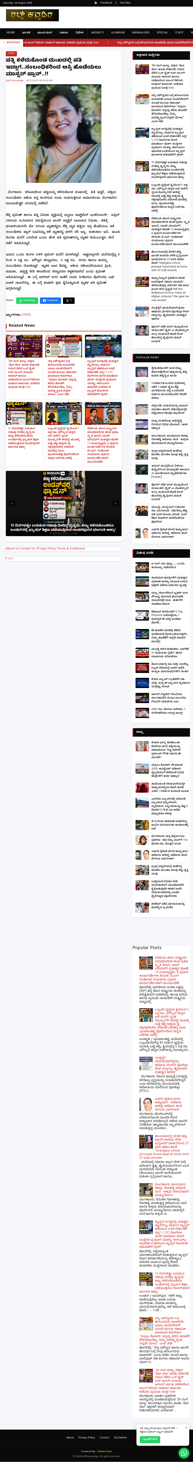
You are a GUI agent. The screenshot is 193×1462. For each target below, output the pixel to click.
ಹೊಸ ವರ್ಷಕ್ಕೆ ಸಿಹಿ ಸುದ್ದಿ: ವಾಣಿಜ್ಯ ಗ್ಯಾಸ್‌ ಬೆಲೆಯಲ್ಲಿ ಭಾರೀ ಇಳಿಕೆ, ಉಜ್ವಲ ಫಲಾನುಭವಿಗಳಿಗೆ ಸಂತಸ (169, 668)
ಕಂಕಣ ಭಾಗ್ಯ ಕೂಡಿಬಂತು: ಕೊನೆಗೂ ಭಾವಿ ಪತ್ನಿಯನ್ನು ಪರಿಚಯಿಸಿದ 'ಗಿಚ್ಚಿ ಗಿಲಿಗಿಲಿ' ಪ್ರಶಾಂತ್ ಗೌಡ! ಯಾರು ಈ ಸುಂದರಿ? (166, 750)
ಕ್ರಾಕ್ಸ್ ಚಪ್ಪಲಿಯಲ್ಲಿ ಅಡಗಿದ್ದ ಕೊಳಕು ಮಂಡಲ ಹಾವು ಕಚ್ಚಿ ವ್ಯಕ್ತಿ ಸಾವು (169, 455)
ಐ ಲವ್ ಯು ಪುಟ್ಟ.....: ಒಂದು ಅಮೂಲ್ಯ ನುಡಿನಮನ (168, 566)
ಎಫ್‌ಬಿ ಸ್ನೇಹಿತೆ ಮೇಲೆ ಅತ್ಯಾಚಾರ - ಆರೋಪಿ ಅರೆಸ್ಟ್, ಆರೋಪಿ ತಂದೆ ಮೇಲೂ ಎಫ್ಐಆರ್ (170, 533)
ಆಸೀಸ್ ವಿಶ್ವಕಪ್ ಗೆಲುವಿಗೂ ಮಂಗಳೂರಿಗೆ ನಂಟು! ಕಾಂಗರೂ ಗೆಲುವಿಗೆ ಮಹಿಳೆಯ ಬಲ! (168, 698)
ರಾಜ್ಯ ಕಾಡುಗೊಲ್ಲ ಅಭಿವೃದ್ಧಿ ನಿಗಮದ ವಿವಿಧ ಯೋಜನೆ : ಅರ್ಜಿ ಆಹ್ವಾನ (169, 424)
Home (11, 33)
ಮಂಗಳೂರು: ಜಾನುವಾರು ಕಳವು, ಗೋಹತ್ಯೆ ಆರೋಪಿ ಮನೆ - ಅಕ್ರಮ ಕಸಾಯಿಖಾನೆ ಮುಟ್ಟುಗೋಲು (170, 439)
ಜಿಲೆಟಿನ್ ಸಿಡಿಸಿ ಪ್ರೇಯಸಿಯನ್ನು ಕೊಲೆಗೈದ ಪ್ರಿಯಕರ (168, 906)
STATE (179, 33)
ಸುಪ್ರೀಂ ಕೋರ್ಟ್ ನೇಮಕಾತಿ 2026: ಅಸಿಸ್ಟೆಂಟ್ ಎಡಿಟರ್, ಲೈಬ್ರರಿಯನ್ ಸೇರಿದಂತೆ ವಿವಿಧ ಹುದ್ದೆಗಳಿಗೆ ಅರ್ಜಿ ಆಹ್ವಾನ (167, 771)
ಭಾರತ (26, 33)
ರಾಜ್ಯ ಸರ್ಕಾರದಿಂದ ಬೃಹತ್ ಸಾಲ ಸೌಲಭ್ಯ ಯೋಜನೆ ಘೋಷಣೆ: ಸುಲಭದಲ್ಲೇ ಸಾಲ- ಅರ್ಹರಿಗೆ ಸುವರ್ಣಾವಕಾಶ (169, 599)
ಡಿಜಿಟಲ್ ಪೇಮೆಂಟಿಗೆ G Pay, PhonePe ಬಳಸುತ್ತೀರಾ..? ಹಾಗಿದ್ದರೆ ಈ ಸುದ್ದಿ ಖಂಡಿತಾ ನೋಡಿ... (167, 617)
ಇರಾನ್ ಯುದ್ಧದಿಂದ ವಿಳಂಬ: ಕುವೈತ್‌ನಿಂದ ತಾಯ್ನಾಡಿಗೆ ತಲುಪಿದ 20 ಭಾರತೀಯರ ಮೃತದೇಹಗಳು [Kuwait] (170, 471)
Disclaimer (120, 1438)
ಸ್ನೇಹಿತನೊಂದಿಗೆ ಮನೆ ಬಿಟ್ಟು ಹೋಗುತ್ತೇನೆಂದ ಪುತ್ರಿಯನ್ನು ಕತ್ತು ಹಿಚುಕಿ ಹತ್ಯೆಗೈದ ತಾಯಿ (169, 372)
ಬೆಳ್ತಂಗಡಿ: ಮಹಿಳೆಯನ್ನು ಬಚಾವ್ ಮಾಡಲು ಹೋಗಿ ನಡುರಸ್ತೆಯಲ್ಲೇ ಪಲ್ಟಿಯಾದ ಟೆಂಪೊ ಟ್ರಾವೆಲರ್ (169, 409)
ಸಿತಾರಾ (64, 33)
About (70, 1438)
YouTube (125, 3)
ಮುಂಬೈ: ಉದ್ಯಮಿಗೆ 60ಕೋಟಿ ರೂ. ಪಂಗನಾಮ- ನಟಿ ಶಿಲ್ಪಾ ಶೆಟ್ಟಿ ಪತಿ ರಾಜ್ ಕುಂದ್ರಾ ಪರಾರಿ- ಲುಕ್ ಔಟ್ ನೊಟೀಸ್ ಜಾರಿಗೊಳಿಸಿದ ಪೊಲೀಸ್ (169, 515)
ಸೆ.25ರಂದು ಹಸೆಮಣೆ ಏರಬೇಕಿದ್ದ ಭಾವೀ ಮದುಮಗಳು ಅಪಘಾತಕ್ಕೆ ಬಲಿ (169, 825)
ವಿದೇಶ (79, 33)
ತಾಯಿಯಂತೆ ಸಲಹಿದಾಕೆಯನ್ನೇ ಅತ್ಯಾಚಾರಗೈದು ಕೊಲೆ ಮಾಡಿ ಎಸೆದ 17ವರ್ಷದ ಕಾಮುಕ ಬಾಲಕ (169, 787)
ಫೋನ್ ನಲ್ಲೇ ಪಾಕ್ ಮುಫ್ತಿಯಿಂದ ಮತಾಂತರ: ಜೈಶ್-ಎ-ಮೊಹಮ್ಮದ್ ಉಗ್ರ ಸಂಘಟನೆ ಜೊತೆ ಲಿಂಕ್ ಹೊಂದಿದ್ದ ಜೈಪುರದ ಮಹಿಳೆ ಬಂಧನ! (170, 334)
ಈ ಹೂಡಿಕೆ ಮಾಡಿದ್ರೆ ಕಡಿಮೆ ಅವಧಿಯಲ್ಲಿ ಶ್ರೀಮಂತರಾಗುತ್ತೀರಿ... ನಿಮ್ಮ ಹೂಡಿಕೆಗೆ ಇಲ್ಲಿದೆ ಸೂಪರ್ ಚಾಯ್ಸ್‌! (169, 636)
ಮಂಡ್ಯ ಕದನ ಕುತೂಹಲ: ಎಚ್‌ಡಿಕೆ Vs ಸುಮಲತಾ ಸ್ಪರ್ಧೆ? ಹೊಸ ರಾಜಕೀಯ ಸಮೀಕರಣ (170, 653)
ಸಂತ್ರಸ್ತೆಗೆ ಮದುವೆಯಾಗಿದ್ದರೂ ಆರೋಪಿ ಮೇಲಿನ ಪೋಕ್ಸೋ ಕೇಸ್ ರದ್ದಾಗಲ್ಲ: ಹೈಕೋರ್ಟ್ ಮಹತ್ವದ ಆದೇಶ (170, 313)
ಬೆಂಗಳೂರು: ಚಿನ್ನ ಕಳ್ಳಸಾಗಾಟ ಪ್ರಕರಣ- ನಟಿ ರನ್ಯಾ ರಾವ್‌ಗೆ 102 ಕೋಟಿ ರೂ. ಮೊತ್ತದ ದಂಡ (169, 840)
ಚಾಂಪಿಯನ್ (45, 33)
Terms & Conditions (71, 549)
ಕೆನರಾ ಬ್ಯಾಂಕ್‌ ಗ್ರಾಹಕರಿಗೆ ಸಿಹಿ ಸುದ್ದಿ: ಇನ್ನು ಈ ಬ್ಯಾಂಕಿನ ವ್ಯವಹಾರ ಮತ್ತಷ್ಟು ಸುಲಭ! (170, 683)
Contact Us (27, 549)
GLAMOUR (118, 33)
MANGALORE (140, 33)
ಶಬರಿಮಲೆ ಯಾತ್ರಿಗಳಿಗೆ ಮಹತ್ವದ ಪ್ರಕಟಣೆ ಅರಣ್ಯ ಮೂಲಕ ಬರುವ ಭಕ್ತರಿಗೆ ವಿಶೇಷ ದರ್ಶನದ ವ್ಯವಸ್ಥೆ (169, 581)
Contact (105, 1438)
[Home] (29, 15)
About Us (12, 549)
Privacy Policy (46, 549)
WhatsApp (29, 300)
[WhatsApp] (184, 1453)
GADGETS (97, 33)
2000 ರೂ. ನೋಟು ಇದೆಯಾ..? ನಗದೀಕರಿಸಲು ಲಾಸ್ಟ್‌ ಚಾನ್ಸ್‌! (168, 711)
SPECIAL (162, 33)
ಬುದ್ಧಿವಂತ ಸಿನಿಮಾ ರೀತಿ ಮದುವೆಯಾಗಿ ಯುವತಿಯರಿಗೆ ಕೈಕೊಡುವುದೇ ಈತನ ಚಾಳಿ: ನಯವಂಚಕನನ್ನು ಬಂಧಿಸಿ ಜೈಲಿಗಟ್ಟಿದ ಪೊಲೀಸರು (167, 889)
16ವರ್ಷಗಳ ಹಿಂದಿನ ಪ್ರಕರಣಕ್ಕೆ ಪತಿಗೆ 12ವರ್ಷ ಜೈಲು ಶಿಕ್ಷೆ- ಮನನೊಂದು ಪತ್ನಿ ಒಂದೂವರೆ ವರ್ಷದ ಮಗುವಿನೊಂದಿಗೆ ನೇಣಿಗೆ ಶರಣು (169, 391)
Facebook (106, 3)
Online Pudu (104, 1452)
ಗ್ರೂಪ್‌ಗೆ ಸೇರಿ (150, 1439)
